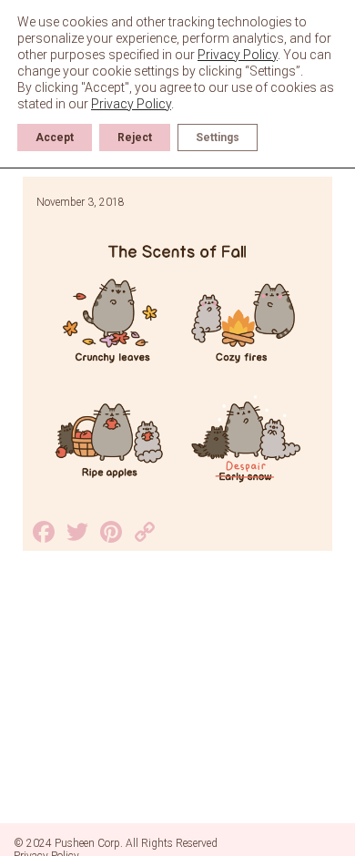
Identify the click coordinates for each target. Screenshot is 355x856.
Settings (217, 137)
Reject (134, 137)
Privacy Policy (238, 54)
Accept (55, 137)
